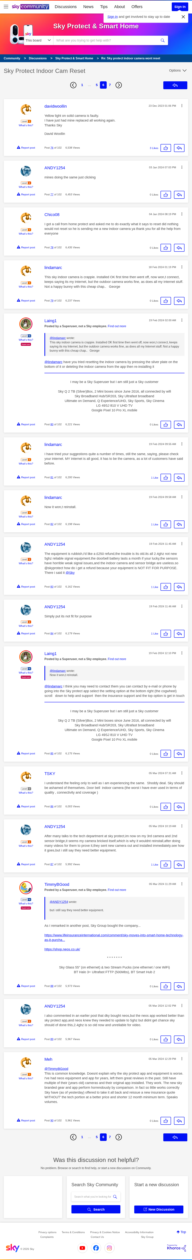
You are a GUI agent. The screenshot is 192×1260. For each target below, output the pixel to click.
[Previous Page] (73, 85)
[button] (181, 105)
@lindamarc (58, 338)
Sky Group (147, 1236)
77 (51, 194)
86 (51, 806)
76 (51, 147)
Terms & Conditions (73, 1232)
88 (51, 985)
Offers (136, 6)
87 (51, 864)
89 (51, 1039)
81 (51, 477)
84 (51, 633)
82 (51, 524)
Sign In (180, 7)
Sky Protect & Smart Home (96, 26)
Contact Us (97, 1236)
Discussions (66, 6)
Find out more (117, 326)
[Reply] (179, 148)
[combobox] (105, 40)
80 (51, 424)
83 (51, 586)
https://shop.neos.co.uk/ (62, 949)
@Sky (70, 573)
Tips (104, 6)
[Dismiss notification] (183, 17)
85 (51, 753)
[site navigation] (6, 7)
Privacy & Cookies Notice (105, 1232)
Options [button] (175, 70)
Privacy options (47, 1232)
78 (51, 247)
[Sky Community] (30, 7)
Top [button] (183, 1232)
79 (51, 300)
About (119, 6)
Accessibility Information (139, 1232)
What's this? (26, 125)
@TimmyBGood (56, 1069)
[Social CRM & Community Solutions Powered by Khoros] (176, 1248)
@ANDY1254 (59, 901)
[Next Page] (118, 85)
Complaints (47, 1236)
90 (51, 1120)
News (88, 6)
